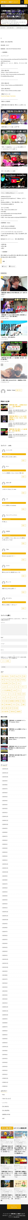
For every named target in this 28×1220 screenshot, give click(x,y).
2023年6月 (4, 888)
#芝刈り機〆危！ (5, 676)
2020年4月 (4, 1038)
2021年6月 (4, 983)
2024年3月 (4, 852)
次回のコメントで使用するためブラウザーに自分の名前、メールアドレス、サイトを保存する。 (14, 658)
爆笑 (7, 708)
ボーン (3, 1141)
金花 (3, 296)
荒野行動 (15, 23)
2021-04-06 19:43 (6, 454)
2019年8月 (4, 1050)
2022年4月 (4, 943)
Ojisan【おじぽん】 (6, 1098)
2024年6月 (4, 840)
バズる (3, 697)
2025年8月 (4, 784)
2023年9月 (4, 876)
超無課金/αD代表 (6, 1114)
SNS (2, 679)
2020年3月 (4, 1042)
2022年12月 (5, 911)
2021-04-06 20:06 (6, 535)
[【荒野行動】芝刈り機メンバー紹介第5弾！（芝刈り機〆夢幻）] (4, 431)
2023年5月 (4, 892)
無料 (3, 708)
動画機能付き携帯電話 (15, 701)
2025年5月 (4, 796)
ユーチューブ (21, 697)
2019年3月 (4, 1066)
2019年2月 (4, 1070)
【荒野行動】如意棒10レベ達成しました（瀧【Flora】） (20, 1196)
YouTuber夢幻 (6, 22)
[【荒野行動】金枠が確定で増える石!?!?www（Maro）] (4, 757)
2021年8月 (4, 975)
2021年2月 (4, 999)
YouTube (23, 679)
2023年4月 (4, 895)
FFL (20, 676)
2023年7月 (4, 884)
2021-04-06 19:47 (6, 486)
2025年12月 (5, 768)
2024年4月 (4, 848)
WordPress (16, 1216)
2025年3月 (4, 804)
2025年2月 (4, 808)
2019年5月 (4, 1058)
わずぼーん (7, 1142)
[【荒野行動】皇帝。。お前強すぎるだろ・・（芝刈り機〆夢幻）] (4, 407)
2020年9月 (4, 1018)
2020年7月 (4, 1026)
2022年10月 (5, 919)
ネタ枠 (23, 694)
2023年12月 (5, 864)
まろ (17, 686)
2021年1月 (4, 1003)
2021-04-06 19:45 (6, 470)
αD (9, 22)
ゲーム (19, 690)
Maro (3, 1094)
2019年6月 (4, 1054)
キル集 (14, 690)
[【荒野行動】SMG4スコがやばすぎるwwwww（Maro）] (4, 740)
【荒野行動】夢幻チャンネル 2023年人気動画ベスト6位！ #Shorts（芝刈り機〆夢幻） (18, 417)
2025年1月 (4, 812)
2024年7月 (4, 836)
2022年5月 (4, 939)
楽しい (19, 704)
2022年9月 (4, 923)
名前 (2, 637)
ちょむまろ (4, 686)
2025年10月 (5, 776)
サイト (2, 649)
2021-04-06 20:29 (6, 602)
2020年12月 (5, 1007)
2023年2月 (4, 903)
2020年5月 (4, 1034)
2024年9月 (4, 828)
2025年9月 (4, 780)
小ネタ (14, 704)
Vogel (18, 679)
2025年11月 (5, 772)
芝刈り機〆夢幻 (13, 20)
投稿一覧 (18, 390)
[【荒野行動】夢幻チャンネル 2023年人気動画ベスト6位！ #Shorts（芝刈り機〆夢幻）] (4, 418)
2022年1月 (4, 955)
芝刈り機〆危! (5, 339)
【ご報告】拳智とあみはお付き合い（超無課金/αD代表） (14, 380)
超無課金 (19, 711)
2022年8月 (4, 927)
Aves (17, 676)
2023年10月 (5, 872)
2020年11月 (5, 1011)
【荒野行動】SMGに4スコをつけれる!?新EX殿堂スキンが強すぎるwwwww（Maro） (18, 748)
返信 (23, 460)
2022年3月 (4, 947)
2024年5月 (4, 844)
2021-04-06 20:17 (6, 553)
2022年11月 (5, 915)
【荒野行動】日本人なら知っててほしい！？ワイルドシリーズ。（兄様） (7, 1174)
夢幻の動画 (16, 22)
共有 (3, 701)
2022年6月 (4, 935)
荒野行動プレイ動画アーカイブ (18, 1213)
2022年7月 (4, 931)
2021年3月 (4, 995)
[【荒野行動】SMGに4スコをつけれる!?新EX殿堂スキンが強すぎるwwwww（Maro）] (4, 749)
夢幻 (12, 22)
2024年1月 (4, 860)
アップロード (23, 686)
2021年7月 (4, 979)
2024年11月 (5, 820)
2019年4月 (4, 1062)
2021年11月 (5, 963)
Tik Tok (7, 679)
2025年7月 (4, 788)
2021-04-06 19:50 (6, 502)
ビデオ (8, 697)
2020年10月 (5, 1014)
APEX (12, 676)
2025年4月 (4, 800)
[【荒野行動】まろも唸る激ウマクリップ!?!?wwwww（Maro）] (4, 723)
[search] (26, 6)
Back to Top (14, 1207)
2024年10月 (5, 824)
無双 (24, 704)
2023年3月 (4, 899)
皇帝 (11, 708)
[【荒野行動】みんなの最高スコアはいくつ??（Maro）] (4, 731)
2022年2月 (4, 951)
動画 (7, 701)
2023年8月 (4, 880)
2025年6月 (4, 792)
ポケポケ (7, 1141)
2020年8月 (4, 1022)
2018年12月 (5, 1078)
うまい (18, 683)
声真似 (23, 701)
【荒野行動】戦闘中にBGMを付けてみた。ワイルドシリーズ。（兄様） (7, 1197)
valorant (13, 679)
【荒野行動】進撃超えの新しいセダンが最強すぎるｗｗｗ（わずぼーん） (20, 1174)
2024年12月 (5, 816)
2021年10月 (5, 967)
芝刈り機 (21, 22)
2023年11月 (5, 868)
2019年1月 (4, 1074)
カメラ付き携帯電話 (6, 690)
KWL (24, 676)
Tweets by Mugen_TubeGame (8, 96)
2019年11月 (5, 1046)
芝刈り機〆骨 (10, 23)
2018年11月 (5, 1082)
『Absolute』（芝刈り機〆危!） (8, 337)
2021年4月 (4, 991)
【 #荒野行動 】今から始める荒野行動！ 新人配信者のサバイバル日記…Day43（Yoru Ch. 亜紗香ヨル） (20, 1149)
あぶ (14, 683)
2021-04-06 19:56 (6, 519)
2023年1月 (4, 907)
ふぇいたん (11, 686)
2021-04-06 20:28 (6, 586)
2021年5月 (4, 987)
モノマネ (14, 697)
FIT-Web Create (21, 1215)
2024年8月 (4, 832)
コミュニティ (5, 694)
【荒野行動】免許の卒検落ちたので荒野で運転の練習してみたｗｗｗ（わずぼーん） (7, 1148)
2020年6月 (4, 1030)
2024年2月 (4, 856)
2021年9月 (4, 971)
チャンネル (12, 694)
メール (2, 643)
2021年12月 (5, 959)
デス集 (18, 694)
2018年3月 (4, 1086)
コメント (3, 622)
